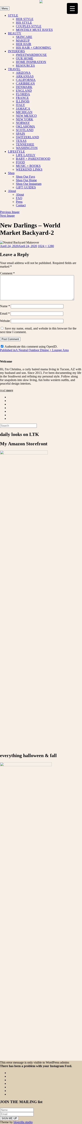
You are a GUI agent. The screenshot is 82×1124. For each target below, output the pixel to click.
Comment (7, 273)
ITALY (20, 105)
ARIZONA (23, 72)
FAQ (19, 198)
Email (5, 313)
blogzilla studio (23, 1122)
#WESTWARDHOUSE (31, 55)
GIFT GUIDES (26, 187)
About (12, 191)
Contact (21, 205)
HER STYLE (24, 19)
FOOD (20, 162)
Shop (11, 173)
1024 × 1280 (46, 246)
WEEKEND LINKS (29, 169)
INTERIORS (16, 51)
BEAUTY (14, 33)
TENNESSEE (25, 144)
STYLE (13, 15)
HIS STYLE (24, 22)
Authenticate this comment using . (31, 346)
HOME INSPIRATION (31, 62)
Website (5, 321)
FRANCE (22, 97)
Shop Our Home (26, 180)
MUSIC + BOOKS (28, 166)
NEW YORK (24, 119)
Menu (5, 8)
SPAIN (20, 133)
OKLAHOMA (25, 126)
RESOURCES (25, 65)
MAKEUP (23, 40)
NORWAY (23, 123)
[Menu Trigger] (72, 8)
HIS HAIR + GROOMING (33, 47)
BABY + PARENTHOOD (33, 158)
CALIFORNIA (26, 80)
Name (5, 306)
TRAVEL (14, 69)
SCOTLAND (24, 130)
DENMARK (24, 87)
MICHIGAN (24, 112)
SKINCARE (24, 37)
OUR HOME (24, 58)
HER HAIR (23, 44)
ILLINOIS (22, 101)
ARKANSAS (25, 76)
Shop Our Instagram (28, 183)
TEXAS (21, 140)
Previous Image (10, 212)
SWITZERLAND (27, 137)
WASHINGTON (27, 148)
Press (19, 201)
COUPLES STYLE (28, 26)
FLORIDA (23, 94)
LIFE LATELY (25, 155)
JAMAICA (23, 108)
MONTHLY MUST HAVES (34, 29)
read (6, 390)
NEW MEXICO (26, 115)
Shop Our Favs (25, 176)
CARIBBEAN (25, 83)
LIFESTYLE (16, 151)
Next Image (7, 215)
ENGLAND (24, 90)
